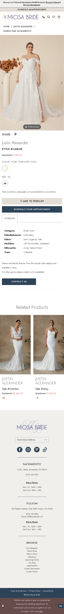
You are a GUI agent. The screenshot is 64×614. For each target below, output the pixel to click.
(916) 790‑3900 (32, 514)
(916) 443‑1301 (32, 474)
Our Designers (32, 548)
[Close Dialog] (3, 606)
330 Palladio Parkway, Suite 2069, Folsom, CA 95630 (32, 508)
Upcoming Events (32, 559)
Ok (60, 605)
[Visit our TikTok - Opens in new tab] (45, 449)
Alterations (32, 557)
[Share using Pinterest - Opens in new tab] (15, 134)
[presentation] (15, 344)
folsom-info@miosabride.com (32, 516)
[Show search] (48, 17)
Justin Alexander (23, 26)
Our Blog (32, 562)
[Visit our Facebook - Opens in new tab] (19, 449)
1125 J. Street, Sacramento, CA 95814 (32, 469)
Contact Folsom (32, 571)
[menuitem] (5, 17)
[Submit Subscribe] (45, 440)
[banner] (23, 17)
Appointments (32, 565)
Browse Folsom (52, 2)
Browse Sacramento (31, 5)
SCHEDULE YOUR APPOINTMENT (32, 209)
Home (6, 26)
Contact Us (19, 281)
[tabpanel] (32, 82)
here (40, 611)
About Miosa (32, 551)
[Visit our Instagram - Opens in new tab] (28, 449)
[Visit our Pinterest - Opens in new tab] (37, 449)
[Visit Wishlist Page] (53, 17)
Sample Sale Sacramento (17, 31)
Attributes (9, 218)
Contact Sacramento (32, 568)
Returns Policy (32, 554)
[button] (5, 17)
